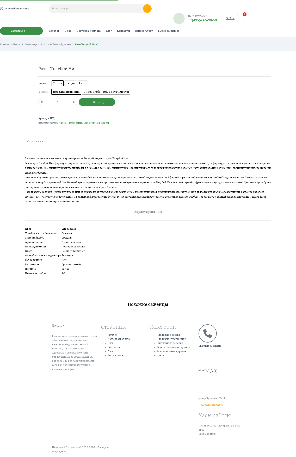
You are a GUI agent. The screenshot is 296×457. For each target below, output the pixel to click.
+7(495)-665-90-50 (202, 20)
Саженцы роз (31, 44)
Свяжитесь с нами (210, 345)
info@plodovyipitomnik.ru (230, 381)
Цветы (16, 44)
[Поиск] (147, 8)
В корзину (99, 102)
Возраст (44, 83)
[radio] (57, 83)
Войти (230, 18)
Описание (35, 141)
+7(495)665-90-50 (209, 352)
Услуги (43, 92)
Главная (4, 44)
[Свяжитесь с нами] (208, 333)
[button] (241, 18)
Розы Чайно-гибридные (57, 44)
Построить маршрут (211, 404)
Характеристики (148, 212)
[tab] (35, 142)
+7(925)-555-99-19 (209, 360)
